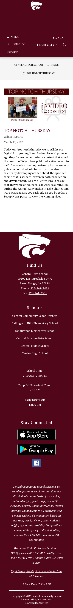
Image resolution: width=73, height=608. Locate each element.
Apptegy (43, 602)
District (12, 52)
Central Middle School (35, 346)
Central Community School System (34, 316)
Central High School (28, 64)
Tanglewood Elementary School (34, 331)
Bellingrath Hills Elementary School (35, 323)
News (55, 64)
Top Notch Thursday (41, 73)
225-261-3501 (38, 293)
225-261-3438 (39, 288)
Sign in (58, 38)
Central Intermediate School (34, 338)
